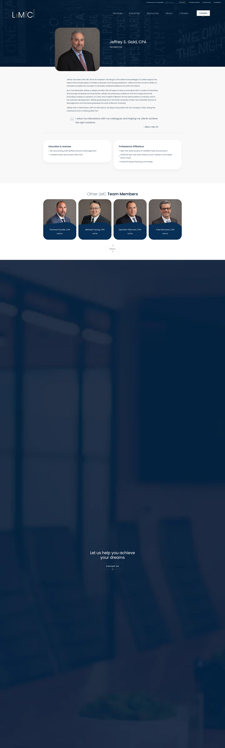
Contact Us (112, 566)
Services (117, 13)
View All (112, 249)
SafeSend (218, 2)
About (169, 13)
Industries (134, 13)
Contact (203, 13)
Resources (153, 13)
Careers (183, 13)
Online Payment (195, 2)
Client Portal (207, 2)
